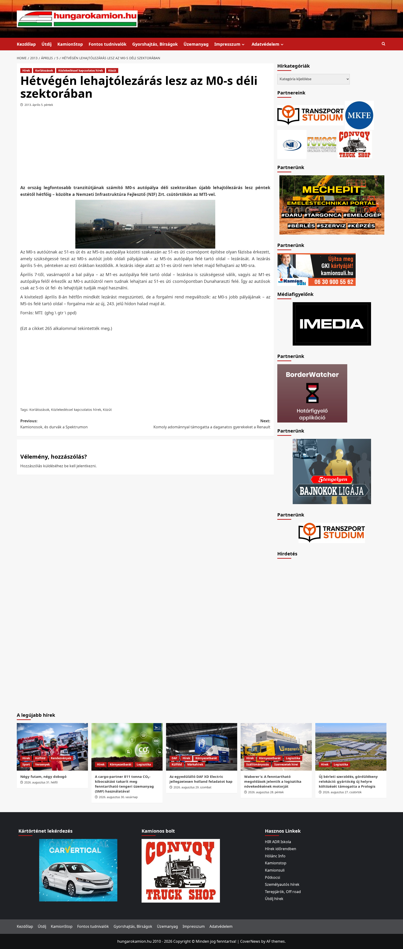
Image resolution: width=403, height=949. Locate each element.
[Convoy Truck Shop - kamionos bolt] (354, 143)
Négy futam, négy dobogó (43, 776)
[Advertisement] (145, 147)
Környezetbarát (120, 764)
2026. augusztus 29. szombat (192, 787)
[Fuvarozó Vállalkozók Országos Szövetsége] (321, 143)
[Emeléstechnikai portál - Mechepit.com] (331, 204)
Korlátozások (44, 71)
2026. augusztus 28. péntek (266, 792)
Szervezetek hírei (286, 764)
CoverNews (250, 941)
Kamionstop (275, 863)
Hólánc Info (275, 856)
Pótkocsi (272, 877)
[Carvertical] (78, 869)
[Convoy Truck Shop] (181, 870)
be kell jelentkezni (80, 465)
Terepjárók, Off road (283, 891)
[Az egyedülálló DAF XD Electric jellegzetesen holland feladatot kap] (201, 746)
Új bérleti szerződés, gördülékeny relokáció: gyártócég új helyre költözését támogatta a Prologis (348, 781)
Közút (112, 71)
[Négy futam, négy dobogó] (52, 746)
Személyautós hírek (282, 884)
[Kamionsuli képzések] (316, 269)
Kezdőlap (26, 44)
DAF (174, 758)
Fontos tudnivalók (107, 44)
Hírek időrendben (280, 848)
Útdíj (47, 44)
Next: (211, 423)
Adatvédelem (265, 44)
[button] (383, 44)
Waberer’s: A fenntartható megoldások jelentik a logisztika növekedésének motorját (272, 781)
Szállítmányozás (257, 764)
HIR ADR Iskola (278, 841)
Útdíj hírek (274, 898)
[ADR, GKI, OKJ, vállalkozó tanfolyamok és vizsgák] (310, 114)
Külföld (40, 758)
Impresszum (227, 44)
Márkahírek (195, 764)
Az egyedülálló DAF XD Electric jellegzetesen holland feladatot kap (201, 779)
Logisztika (144, 764)
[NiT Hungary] (291, 143)
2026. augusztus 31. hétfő (41, 782)
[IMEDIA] (332, 323)
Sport (26, 764)
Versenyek (42, 764)
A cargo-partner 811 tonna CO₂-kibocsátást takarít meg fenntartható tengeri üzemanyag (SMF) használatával (124, 783)
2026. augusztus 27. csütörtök (342, 792)
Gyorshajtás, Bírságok (155, 44)
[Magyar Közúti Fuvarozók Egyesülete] (359, 114)
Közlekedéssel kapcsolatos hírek (80, 71)
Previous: (54, 423)
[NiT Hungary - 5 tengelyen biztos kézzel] (332, 471)
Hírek (26, 71)
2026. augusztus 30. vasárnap (118, 797)
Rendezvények (61, 758)
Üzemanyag (196, 44)
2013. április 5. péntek (38, 105)
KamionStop (70, 44)
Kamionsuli (275, 870)
